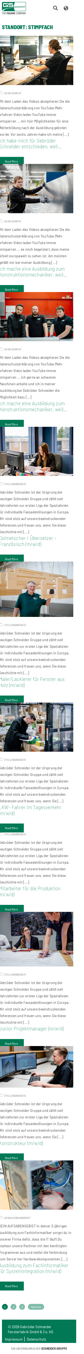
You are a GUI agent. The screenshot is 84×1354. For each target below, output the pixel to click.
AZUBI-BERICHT (12, 93)
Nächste (36, 1307)
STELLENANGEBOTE (15, 484)
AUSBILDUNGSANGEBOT (17, 1217)
